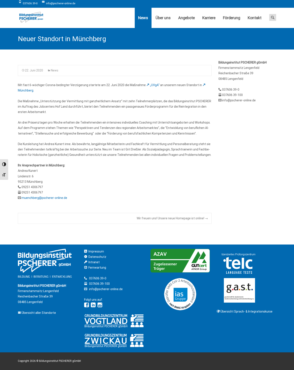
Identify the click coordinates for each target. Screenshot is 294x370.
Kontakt (255, 17)
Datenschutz (97, 257)
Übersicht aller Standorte (38, 312)
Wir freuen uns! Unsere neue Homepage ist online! (172, 218)
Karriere (208, 17)
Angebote (186, 17)
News (143, 17)
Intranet (94, 262)
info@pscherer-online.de (239, 100)
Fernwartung (97, 267)
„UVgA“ (154, 85)
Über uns (163, 17)
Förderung (231, 17)
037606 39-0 (230, 89)
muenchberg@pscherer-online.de (44, 198)
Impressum (96, 251)
